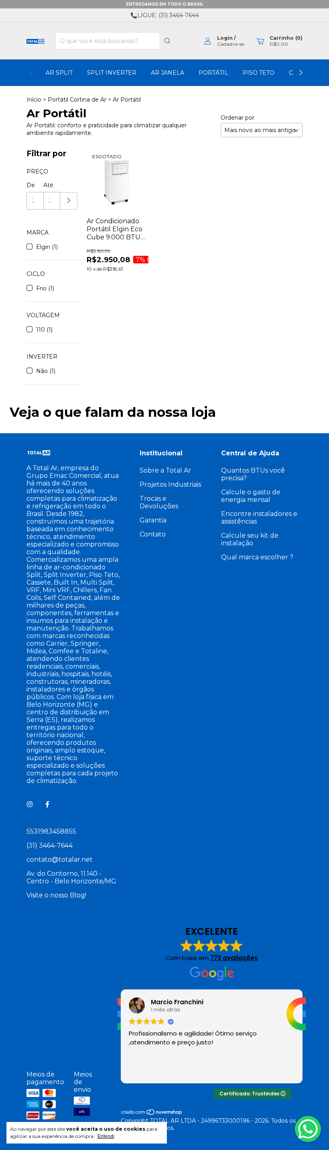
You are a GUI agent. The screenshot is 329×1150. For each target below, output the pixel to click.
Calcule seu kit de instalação (249, 539)
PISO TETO (258, 72)
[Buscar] (167, 41)
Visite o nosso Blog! (56, 895)
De (30, 185)
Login (225, 38)
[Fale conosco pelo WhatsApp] (308, 1129)
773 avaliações (234, 958)
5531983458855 (51, 831)
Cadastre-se (230, 44)
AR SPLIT (59, 72)
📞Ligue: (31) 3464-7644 (164, 15)
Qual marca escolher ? (257, 557)
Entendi (105, 1136)
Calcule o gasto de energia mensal (250, 496)
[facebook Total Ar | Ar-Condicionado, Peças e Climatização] (47, 804)
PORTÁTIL (213, 72)
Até (48, 185)
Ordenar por (237, 117)
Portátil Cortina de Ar (77, 99)
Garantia (153, 520)
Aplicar (68, 201)
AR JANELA (167, 72)
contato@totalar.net (59, 859)
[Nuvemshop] (152, 1113)
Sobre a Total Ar (165, 470)
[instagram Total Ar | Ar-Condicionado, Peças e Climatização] (29, 804)
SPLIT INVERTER (111, 72)
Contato (153, 534)
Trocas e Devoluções (159, 502)
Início (33, 99)
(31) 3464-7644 (49, 845)
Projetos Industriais (170, 484)
